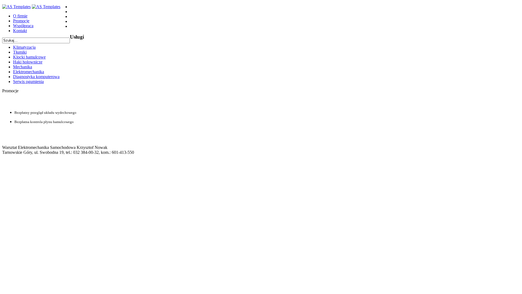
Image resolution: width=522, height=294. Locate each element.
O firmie (20, 16)
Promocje (21, 21)
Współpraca (23, 25)
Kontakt (20, 30)
